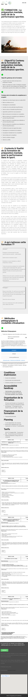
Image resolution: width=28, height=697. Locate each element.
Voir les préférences (14, 357)
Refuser (14, 353)
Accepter (14, 350)
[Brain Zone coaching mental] (6, 3)
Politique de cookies (6, 360)
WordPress (18, 695)
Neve (8, 695)
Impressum (23, 360)
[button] (26, 337)
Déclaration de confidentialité (15, 360)
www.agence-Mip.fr (12, 670)
